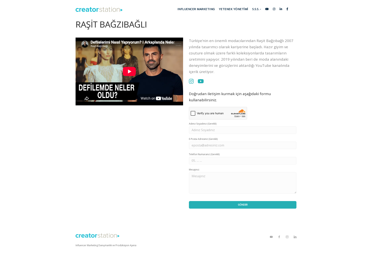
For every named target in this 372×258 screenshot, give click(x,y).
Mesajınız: (194, 169)
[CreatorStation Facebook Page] (279, 237)
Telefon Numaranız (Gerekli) (204, 154)
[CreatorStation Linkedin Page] (295, 237)
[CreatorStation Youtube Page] (271, 237)
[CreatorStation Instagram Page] (287, 237)
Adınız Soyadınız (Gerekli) (202, 123)
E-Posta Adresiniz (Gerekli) (203, 139)
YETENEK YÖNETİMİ (233, 9)
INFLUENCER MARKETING (196, 9)
